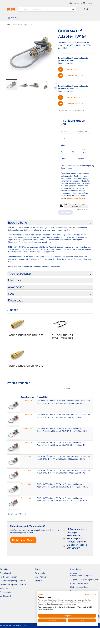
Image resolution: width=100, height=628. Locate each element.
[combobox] (47, 9)
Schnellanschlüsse (8, 573)
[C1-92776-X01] (64, 489)
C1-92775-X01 (26, 470)
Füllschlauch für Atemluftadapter (63, 337)
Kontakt (38, 580)
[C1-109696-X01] (64, 420)
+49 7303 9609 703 (73, 97)
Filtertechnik (5, 592)
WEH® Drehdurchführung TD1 (27, 335)
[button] (88, 9)
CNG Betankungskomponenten (13, 584)
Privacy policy (90, 594)
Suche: (67, 388)
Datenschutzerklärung (75, 198)
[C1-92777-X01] (64, 503)
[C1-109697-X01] (64, 434)
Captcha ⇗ (82, 209)
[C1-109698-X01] (64, 447)
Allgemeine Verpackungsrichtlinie (84, 579)
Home (8, 25)
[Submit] (73, 9)
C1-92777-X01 (26, 498)
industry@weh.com (74, 75)
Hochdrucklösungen (8, 577)
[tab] (50, 222)
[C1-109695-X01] (64, 406)
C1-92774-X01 (26, 456)
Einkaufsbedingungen (79, 583)
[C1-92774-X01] (64, 461)
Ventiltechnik (5, 596)
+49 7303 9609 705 (73, 69)
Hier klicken (76, 206)
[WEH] (11, 9)
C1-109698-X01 (27, 442)
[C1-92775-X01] (64, 475)
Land (84, 149)
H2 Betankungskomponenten (12, 580)
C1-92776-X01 (26, 484)
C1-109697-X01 (27, 428)
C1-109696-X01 (27, 414)
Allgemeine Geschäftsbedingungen (80, 574)
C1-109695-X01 (27, 400)
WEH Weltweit (41, 577)
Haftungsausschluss (79, 587)
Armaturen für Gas (7, 588)
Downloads (40, 573)
